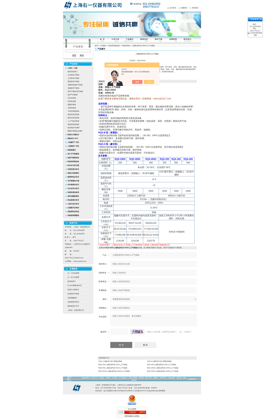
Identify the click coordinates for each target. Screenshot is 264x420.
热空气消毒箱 (73, 95)
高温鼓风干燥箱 (73, 81)
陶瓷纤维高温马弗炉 (75, 131)
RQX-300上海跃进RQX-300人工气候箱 (161, 365)
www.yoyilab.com (79, 261)
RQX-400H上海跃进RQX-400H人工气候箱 (162, 371)
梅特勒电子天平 (73, 306)
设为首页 (173, 8)
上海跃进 (115, 245)
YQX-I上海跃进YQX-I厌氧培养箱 (110, 361)
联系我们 (195, 8)
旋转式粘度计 (73, 72)
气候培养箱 (126, 46)
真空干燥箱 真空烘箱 (75, 91)
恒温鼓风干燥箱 (73, 294)
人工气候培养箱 (73, 121)
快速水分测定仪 (73, 290)
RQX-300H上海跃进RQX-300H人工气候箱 (114, 371)
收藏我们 (184, 8)
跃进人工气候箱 (124, 245)
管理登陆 (162, 391)
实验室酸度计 (72, 298)
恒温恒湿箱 (72, 101)
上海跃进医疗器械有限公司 (160, 245)
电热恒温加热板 (73, 124)
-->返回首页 (191, 379)
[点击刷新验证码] (137, 331)
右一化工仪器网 (73, 277)
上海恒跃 (146, 245)
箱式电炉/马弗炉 (74, 128)
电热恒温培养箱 (73, 114)
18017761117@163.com (74, 258)
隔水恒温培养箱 (73, 118)
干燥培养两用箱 (73, 111)
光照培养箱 (72, 108)
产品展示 (103, 46)
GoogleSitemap (152, 391)
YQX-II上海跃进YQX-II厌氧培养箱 (159, 361)
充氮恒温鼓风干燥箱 (75, 85)
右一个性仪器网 (73, 273)
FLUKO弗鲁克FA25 (75, 285)
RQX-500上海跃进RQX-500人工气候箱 (112, 368)
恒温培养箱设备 (114, 46)
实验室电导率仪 (73, 302)
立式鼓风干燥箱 (73, 78)
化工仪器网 (108, 391)
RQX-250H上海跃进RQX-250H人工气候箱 (162, 368)
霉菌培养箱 (72, 105)
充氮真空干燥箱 (73, 88)
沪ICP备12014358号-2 (125, 391)
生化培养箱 (72, 98)
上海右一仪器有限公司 (76, 310)
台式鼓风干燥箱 (73, 75)
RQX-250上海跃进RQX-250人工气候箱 (112, 365)
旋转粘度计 (72, 281)
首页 (96, 46)
